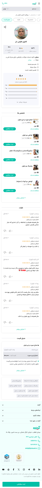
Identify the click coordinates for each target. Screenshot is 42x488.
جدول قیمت (7, 20)
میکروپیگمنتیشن (16, 381)
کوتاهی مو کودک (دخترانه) (31, 381)
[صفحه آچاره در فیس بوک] (13, 469)
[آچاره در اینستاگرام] (23, 469)
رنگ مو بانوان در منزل (20, 391)
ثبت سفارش (21, 484)
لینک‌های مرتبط (35, 410)
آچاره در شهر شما (35, 421)
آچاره (39, 15)
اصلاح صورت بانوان (33, 391)
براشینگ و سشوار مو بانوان (31, 386)
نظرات (18, 20)
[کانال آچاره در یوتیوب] (3, 469)
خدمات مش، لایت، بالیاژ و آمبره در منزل (28, 396)
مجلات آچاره (36, 415)
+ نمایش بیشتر (21, 198)
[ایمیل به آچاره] (21, 448)
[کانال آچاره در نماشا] (8, 469)
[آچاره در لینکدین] (39, 469)
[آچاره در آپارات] (34, 469)
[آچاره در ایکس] (18, 469)
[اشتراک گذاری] (4, 27)
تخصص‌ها (30, 20)
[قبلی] (40, 19)
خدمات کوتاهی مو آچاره (15, 386)
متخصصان (33, 15)
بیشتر (29, 60)
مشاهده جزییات (34, 129)
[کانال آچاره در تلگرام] (28, 469)
